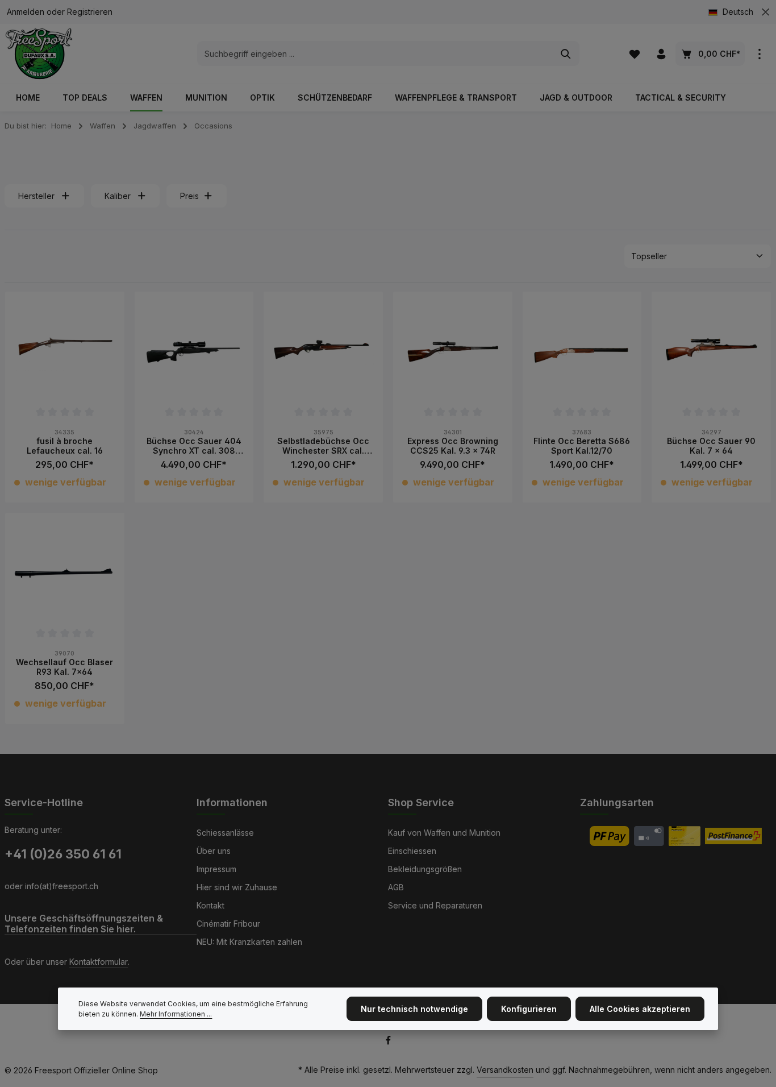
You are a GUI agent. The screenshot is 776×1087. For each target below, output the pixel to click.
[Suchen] (566, 54)
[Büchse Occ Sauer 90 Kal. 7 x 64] (711, 351)
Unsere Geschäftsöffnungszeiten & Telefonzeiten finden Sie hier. (84, 924)
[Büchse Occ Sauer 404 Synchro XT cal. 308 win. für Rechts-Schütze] (194, 351)
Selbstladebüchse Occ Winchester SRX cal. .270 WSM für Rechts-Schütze (323, 446)
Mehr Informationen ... (176, 1014)
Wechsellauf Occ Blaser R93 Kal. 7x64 (64, 667)
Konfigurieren (529, 1009)
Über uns (214, 851)
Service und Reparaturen (435, 905)
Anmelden (25, 12)
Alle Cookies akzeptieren (640, 1009)
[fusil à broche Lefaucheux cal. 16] (64, 351)
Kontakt (210, 905)
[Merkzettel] (634, 54)
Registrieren (89, 12)
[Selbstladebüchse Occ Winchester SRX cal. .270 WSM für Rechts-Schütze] (323, 351)
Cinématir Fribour (228, 923)
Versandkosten (505, 1069)
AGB (396, 887)
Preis (189, 196)
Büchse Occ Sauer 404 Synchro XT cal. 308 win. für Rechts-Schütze (194, 446)
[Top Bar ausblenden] (765, 12)
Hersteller (36, 196)
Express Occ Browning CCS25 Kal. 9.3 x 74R (452, 446)
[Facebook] (388, 1042)
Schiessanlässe (225, 832)
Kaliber (118, 196)
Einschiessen (412, 851)
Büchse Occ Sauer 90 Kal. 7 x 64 (711, 446)
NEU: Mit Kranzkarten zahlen (249, 942)
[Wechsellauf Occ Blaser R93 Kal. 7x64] (64, 572)
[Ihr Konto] (661, 54)
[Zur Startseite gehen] (39, 54)
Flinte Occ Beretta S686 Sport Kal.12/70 (581, 446)
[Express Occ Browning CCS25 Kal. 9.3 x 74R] (452, 351)
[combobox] (375, 54)
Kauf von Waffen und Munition (444, 832)
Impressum (216, 869)
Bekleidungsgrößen (425, 869)
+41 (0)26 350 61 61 (63, 854)
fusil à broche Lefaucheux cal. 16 (65, 446)
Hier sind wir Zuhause (237, 887)
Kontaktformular (98, 961)
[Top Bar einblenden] (759, 54)
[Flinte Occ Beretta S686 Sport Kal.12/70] (582, 351)
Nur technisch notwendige (414, 1009)
